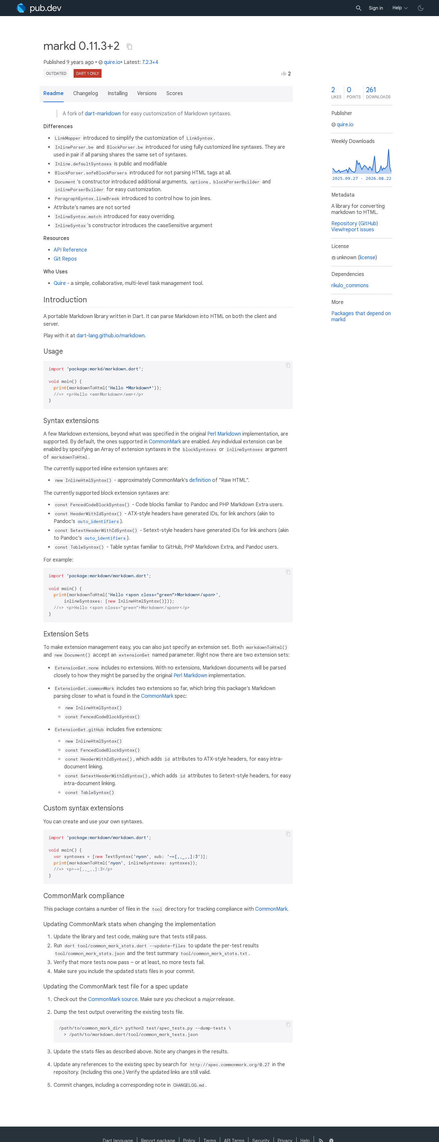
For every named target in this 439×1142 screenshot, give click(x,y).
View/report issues (352, 229)
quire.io (112, 62)
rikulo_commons (350, 285)
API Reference (70, 250)
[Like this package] (284, 73)
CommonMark (165, 441)
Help (397, 8)
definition (200, 480)
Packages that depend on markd (361, 316)
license (367, 257)
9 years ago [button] (80, 62)
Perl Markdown (224, 434)
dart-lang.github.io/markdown (110, 335)
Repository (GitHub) (354, 223)
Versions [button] (147, 93)
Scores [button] (174, 93)
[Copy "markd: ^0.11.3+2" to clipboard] (129, 46)
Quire (60, 283)
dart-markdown (103, 114)
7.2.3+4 (150, 62)
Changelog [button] (85, 93)
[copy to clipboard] (288, 365)
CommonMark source (113, 999)
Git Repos (65, 259)
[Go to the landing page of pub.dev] (38, 8)
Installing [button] (118, 93)
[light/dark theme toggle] (421, 8)
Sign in (376, 8)
